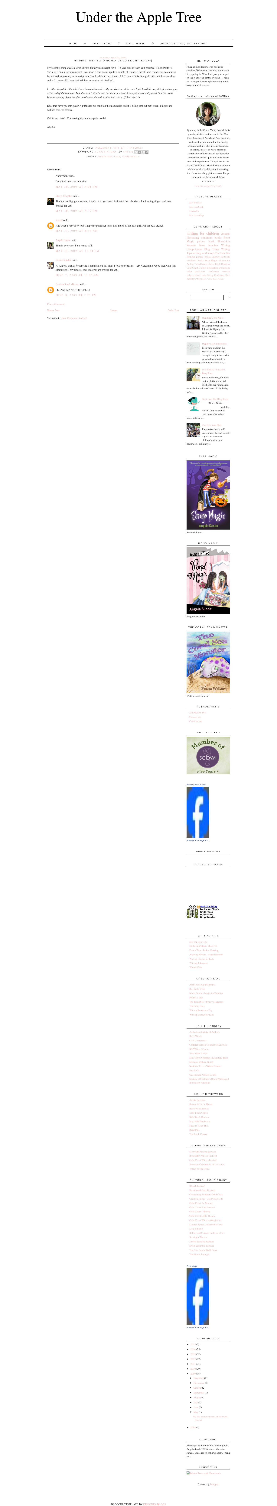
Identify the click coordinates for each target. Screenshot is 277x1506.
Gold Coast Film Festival (202, 1207)
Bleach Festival (197, 1186)
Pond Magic (135, 43)
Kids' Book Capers (198, 1112)
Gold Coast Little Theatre (202, 1215)
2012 (193, 1359)
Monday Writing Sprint (201, 1061)
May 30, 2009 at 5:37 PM (76, 211)
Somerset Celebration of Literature (206, 1164)
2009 (193, 1373)
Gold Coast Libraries (199, 1211)
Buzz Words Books (199, 1108)
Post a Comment (56, 304)
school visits (200, 275)
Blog (73, 43)
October (198, 1387)
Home (113, 310)
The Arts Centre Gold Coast (203, 1250)
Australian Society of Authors (204, 1032)
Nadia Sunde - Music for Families (206, 993)
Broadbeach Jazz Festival (202, 1190)
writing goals (200, 278)
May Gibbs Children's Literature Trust (208, 1057)
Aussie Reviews (197, 1100)
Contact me (195, 717)
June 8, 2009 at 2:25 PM (76, 295)
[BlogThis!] (139, 152)
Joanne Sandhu (63, 260)
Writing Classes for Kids (201, 958)
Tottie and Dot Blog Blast (215, 399)
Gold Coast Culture (197, 267)
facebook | (103, 148)
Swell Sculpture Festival (201, 1245)
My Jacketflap (196, 215)
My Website (195, 202)
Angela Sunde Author (196, 785)
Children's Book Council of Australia (208, 1044)
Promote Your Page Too (197, 840)
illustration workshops (218, 267)
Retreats (191, 245)
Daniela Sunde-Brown (67, 284)
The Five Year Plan (211, 425)
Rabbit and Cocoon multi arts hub (206, 1233)
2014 (193, 1349)
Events (203, 264)
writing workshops (204, 253)
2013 (193, 1354)
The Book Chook (198, 1134)
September (199, 1392)
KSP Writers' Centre (199, 1049)
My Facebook (196, 207)
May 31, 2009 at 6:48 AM (77, 231)
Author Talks (193, 264)
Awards (225, 233)
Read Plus (194, 1129)
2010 (193, 1368)
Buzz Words (195, 1036)
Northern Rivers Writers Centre (205, 1066)
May (196, 1412)
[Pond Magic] (198, 1323)
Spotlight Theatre (198, 1237)
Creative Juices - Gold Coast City (206, 1198)
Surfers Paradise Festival (201, 1241)
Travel (211, 264)
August (197, 1397)
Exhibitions (219, 275)
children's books (195, 260)
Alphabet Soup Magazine (202, 984)
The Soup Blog (197, 1006)
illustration (224, 260)
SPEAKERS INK (197, 712)
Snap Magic (102, 43)
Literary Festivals (221, 256)
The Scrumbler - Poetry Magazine (206, 1001)
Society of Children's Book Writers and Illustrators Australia (209, 1080)
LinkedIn (194, 211)
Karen (59, 220)
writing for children (203, 233)
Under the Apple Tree (139, 16)
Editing (210, 275)
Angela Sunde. (106, 152)
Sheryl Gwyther (64, 196)
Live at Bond (196, 1228)
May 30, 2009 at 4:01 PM (76, 186)
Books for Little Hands (200, 1104)
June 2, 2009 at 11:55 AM (77, 275)
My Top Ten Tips (198, 941)
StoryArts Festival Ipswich (202, 1151)
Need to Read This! (199, 1125)
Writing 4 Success (198, 963)
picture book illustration (213, 241)
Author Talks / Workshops (183, 43)
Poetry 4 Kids (196, 997)
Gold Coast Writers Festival (203, 1160)
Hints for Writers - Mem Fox (203, 946)
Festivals (226, 271)
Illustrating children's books (204, 237)
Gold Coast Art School (200, 1203)
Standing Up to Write (212, 317)
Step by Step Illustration (214, 343)
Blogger (214, 1484)
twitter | (120, 148)
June (196, 1407)
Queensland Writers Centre (203, 1074)
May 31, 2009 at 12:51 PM (77, 251)
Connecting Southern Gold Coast (206, 1194)
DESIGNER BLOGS (154, 1504)
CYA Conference (198, 1040)
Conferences (213, 271)
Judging (190, 275)
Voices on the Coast (199, 1168)
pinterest (135, 148)
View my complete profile (208, 185)
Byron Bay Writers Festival (203, 1155)
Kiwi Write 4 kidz (198, 1053)
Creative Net (195, 721)
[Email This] (136, 152)
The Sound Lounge (199, 1254)
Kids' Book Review (199, 1117)
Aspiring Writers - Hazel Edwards (206, 954)
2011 (193, 1363)
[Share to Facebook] (146, 152)
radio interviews (196, 271)
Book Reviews (109, 156)
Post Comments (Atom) (74, 318)
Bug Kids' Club (197, 989)
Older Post (173, 310)
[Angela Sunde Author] (198, 836)
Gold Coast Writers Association (205, 1220)
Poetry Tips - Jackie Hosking (204, 950)
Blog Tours (211, 249)
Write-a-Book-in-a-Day (201, 1010)
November (199, 1382)
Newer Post (53, 310)
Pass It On (194, 1070)
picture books (203, 256)
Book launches (208, 245)
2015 (193, 1344)
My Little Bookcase (199, 1121)
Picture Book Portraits (215, 278)
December (199, 1378)
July (196, 1402)
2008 (193, 1427)
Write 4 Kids (195, 967)
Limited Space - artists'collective (206, 1224)
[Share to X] (143, 152)
